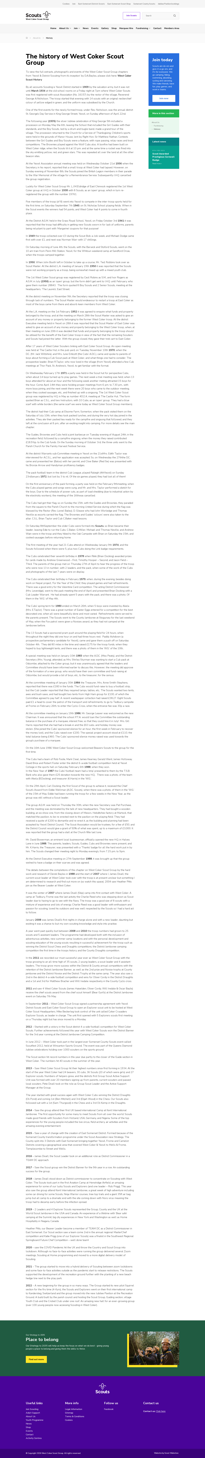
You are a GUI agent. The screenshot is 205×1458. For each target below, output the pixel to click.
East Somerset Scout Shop (119, 4)
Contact (157, 28)
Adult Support (33, 1412)
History (157, 129)
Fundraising (142, 28)
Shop (114, 28)
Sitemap (69, 1412)
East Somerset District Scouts (91, 4)
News (86, 28)
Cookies (66, 4)
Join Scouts (131, 15)
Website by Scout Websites (166, 1453)
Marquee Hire (126, 28)
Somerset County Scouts (144, 4)
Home (53, 28)
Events (94, 28)
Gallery (105, 28)
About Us (64, 28)
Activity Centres (34, 1438)
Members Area (171, 28)
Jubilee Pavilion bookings (168, 4)
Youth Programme (34, 1420)
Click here (161, 1411)
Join (73, 4)
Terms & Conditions (74, 1416)
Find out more (36, 1359)
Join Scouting (32, 1409)
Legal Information (73, 1409)
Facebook (109, 1409)
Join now (163, 98)
